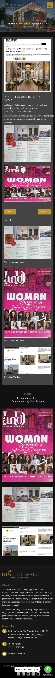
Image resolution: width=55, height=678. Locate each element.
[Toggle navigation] (50, 5)
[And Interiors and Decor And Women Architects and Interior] (27, 504)
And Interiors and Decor (14, 262)
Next (44, 211)
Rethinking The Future (13, 377)
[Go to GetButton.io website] (48, 675)
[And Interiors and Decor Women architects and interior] (27, 445)
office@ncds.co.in (16, 653)
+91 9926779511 (16, 644)
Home (7, 27)
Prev (10, 211)
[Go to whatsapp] (48, 669)
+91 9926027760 (16, 647)
